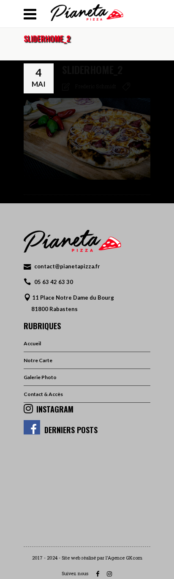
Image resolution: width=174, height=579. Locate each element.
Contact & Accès (43, 394)
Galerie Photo (40, 377)
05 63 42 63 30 (53, 282)
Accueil (32, 343)
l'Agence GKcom (124, 557)
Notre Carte (38, 360)
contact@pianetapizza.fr (67, 266)
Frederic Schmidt (95, 86)
